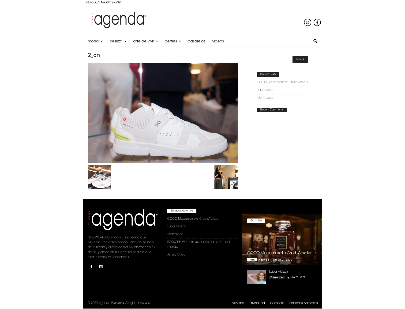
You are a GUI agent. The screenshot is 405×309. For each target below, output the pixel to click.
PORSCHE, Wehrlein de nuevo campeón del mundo (198, 245)
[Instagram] (101, 267)
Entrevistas (277, 277)
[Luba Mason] (256, 277)
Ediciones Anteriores (303, 303)
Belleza (115, 41)
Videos (218, 41)
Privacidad (257, 303)
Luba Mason (266, 90)
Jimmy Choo (176, 254)
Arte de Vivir (143, 41)
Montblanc (265, 97)
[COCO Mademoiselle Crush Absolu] (282, 239)
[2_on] (163, 113)
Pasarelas (196, 41)
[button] (315, 41)
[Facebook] (92, 267)
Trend (251, 259)
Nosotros (238, 303)
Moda (93, 41)
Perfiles (171, 41)
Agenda (264, 259)
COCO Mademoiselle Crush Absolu (282, 82)
